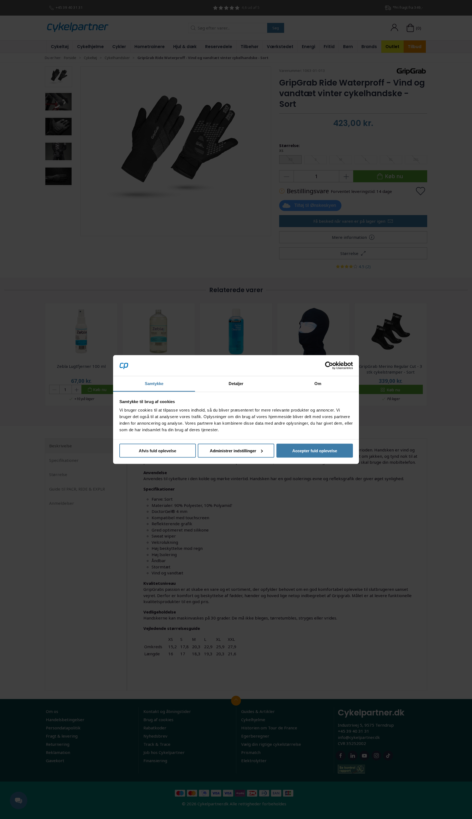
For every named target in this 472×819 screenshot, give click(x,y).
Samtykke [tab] (154, 383)
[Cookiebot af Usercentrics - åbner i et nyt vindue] (329, 365)
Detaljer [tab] (236, 383)
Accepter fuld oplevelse (314, 450)
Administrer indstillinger (233, 450)
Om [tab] (317, 383)
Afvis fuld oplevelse (157, 450)
